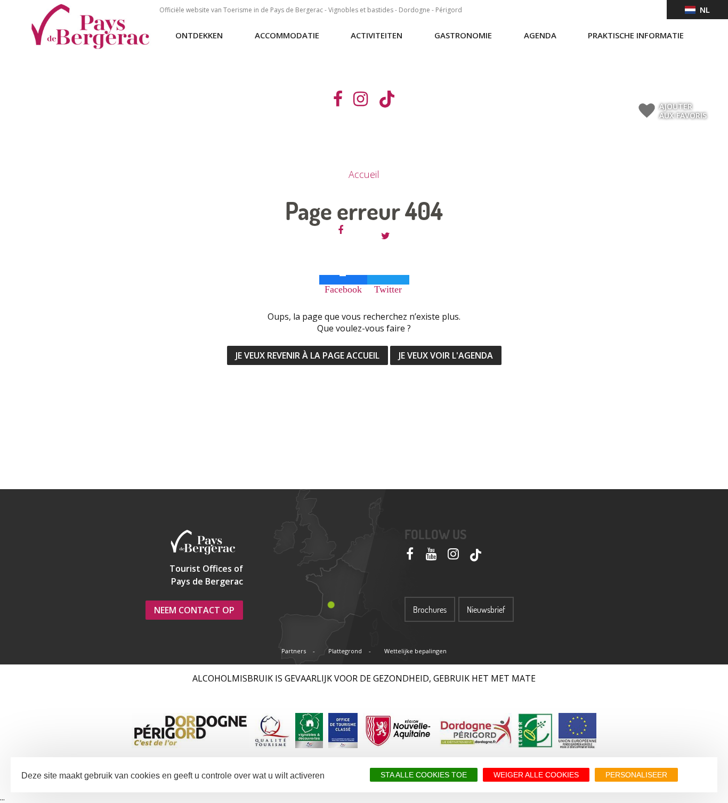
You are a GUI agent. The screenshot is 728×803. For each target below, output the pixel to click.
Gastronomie (463, 35)
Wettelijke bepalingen (415, 651)
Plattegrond (345, 651)
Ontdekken (199, 35)
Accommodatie (287, 35)
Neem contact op (194, 610)
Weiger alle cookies (536, 774)
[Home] (90, 27)
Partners (293, 651)
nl (702, 9)
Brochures (430, 609)
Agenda (540, 35)
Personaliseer (636, 774)
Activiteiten (376, 35)
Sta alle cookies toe (424, 774)
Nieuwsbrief (486, 609)
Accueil (364, 174)
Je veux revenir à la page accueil (307, 355)
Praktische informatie (636, 35)
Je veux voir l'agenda (446, 355)
